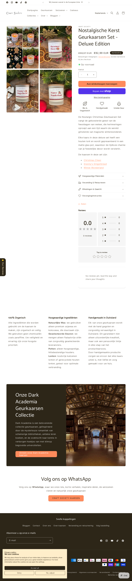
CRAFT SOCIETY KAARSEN (66, 498)
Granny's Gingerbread (95, 164)
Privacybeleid (72, 572)
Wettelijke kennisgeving (117, 575)
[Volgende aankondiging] (89, 2)
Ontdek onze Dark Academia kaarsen (33, 454)
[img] (87, 229)
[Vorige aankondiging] (43, 2)
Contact (36, 525)
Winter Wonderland (94, 167)
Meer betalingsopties (102, 97)
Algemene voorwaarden (88, 572)
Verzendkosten (104, 57)
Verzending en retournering (80, 525)
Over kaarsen (59, 525)
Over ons (47, 525)
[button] (61, 10)
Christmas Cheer (92, 160)
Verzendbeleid (104, 572)
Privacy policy (10, 552)
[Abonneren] (50, 540)
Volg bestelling (102, 525)
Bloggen (26, 525)
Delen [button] (83, 204)
